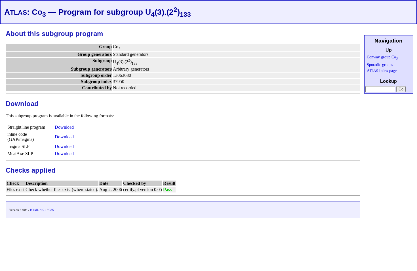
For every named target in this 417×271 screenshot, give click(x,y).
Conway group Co (382, 57)
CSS (51, 209)
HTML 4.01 (38, 209)
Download (64, 127)
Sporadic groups (380, 64)
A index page (382, 70)
